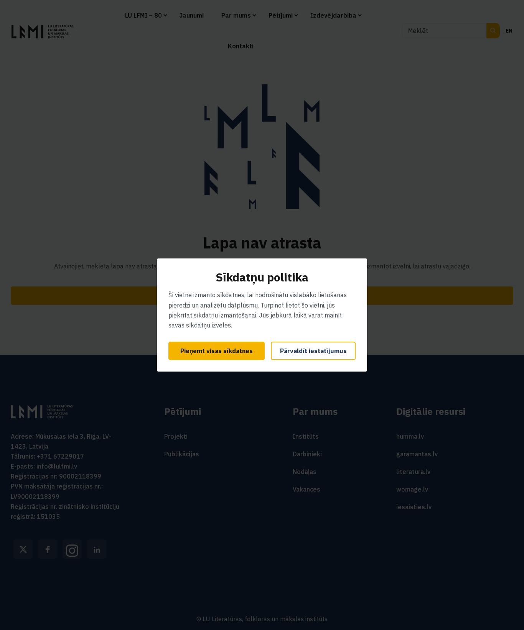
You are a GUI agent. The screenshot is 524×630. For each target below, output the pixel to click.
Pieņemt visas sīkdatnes (216, 351)
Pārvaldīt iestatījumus (313, 351)
